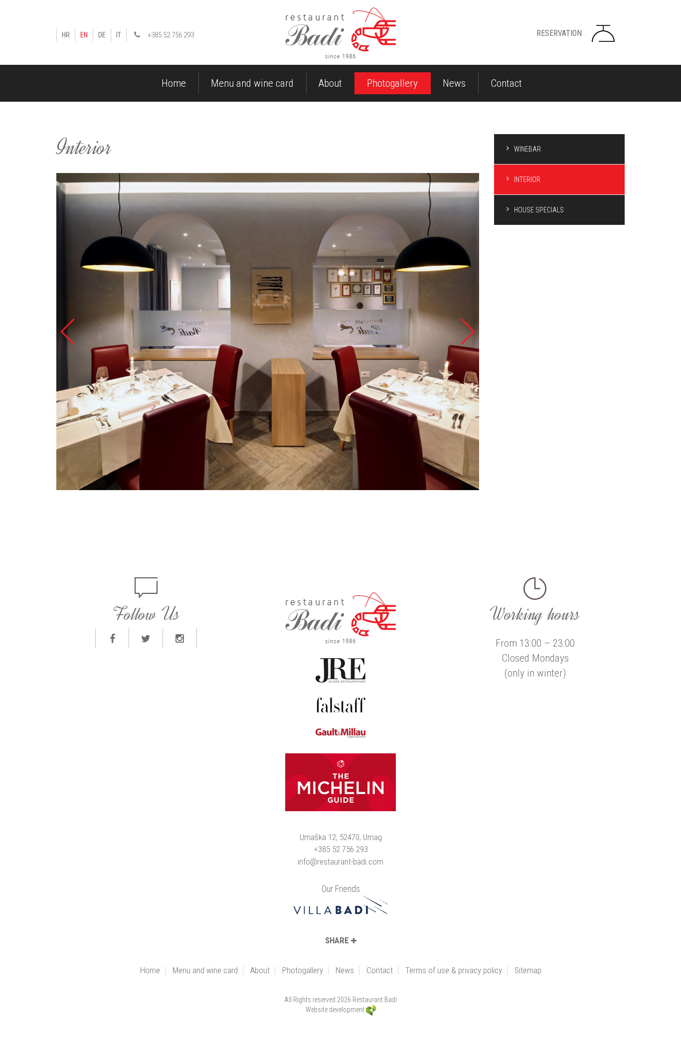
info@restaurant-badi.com (340, 862)
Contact (506, 83)
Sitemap (527, 970)
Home (174, 83)
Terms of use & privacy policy (453, 970)
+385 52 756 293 (171, 34)
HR (66, 35)
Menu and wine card (252, 83)
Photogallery (392, 83)
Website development (336, 1010)
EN (84, 35)
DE (102, 35)
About (330, 83)
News (454, 83)
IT (118, 35)
